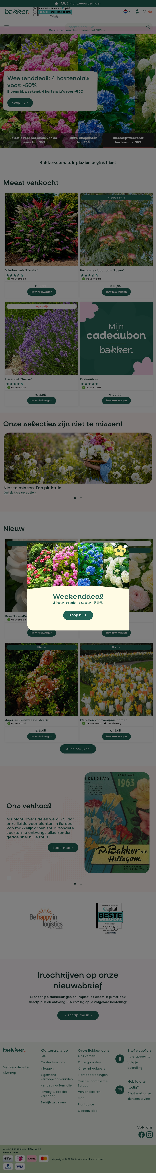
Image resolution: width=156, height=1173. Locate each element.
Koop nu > (78, 615)
